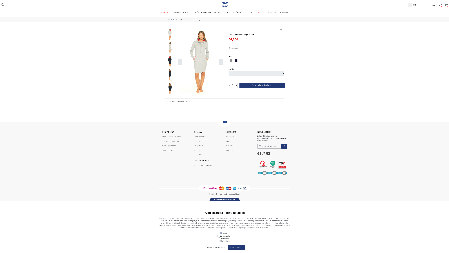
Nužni (225, 233)
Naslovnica (163, 20)
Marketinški (225, 241)
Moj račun (229, 137)
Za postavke (225, 236)
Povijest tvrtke (199, 146)
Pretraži (50, 5)
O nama (197, 141)
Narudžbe (229, 146)
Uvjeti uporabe (168, 150)
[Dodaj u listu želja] (281, 30)
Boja (230, 56)
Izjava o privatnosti (169, 146)
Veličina (231, 69)
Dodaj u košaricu (264, 85)
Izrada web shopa (220, 199)
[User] (433, 5)
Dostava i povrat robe (170, 141)
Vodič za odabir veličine (171, 137)
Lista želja (229, 150)
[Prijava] (284, 146)
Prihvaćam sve (236, 247)
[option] (170, 34)
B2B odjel (198, 155)
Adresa (228, 141)
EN (414, 5)
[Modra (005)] (236, 60)
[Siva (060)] (231, 60)
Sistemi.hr (231, 199)
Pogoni (197, 150)
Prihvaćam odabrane (215, 247)
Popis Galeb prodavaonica (204, 165)
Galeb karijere (199, 137)
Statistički (225, 238)
